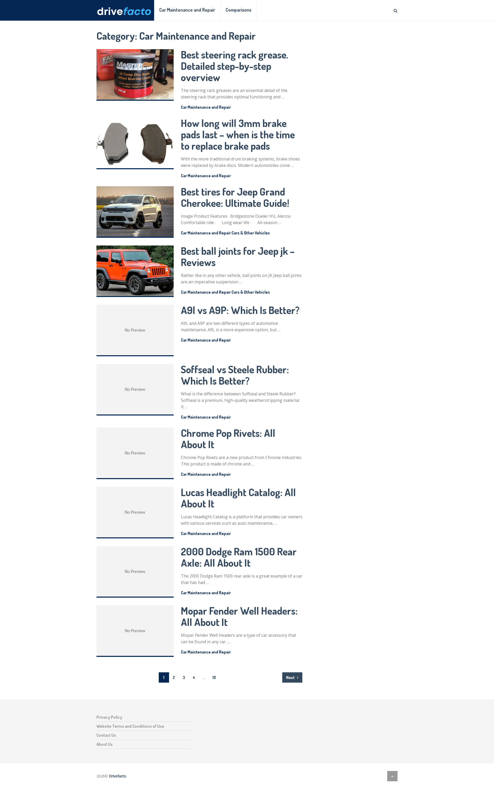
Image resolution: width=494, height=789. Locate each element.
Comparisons (238, 10)
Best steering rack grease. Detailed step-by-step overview (234, 65)
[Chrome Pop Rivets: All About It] (135, 453)
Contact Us (106, 735)
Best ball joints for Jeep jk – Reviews (238, 256)
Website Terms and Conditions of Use (130, 726)
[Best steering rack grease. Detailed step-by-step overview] (135, 75)
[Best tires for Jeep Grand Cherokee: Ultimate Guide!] (135, 212)
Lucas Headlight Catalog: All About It (238, 498)
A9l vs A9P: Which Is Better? (240, 309)
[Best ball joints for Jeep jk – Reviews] (135, 271)
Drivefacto (117, 776)
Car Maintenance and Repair (187, 10)
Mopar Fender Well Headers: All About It (239, 616)
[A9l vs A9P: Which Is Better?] (135, 330)
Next (290, 677)
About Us (104, 744)
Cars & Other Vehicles (251, 232)
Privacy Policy (109, 717)
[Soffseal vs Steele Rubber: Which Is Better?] (135, 389)
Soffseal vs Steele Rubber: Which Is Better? (235, 375)
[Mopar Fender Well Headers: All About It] (135, 631)
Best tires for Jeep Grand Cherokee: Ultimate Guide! (235, 197)
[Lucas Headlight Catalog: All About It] (135, 512)
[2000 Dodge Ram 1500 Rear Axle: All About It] (135, 572)
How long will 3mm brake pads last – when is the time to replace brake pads (238, 134)
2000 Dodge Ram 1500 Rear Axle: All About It (239, 557)
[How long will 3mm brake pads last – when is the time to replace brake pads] (135, 143)
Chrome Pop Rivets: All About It (228, 438)
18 (214, 677)
